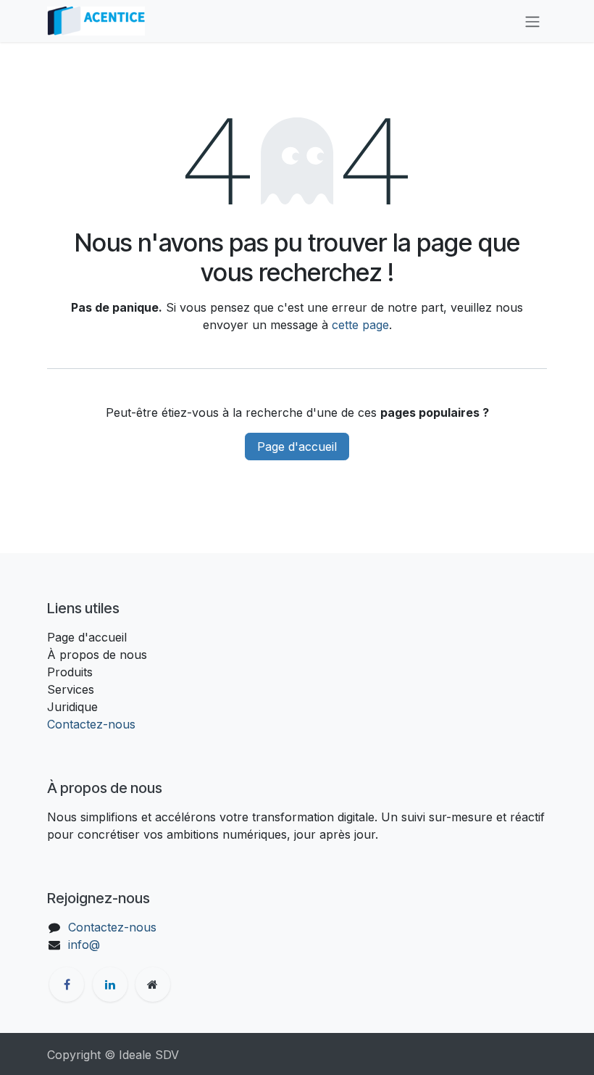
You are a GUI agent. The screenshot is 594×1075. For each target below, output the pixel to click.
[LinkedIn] (110, 984)
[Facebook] (66, 984)
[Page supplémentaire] (152, 984)
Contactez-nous (91, 724)
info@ (84, 944)
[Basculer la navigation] (532, 21)
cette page (360, 324)
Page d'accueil (297, 446)
